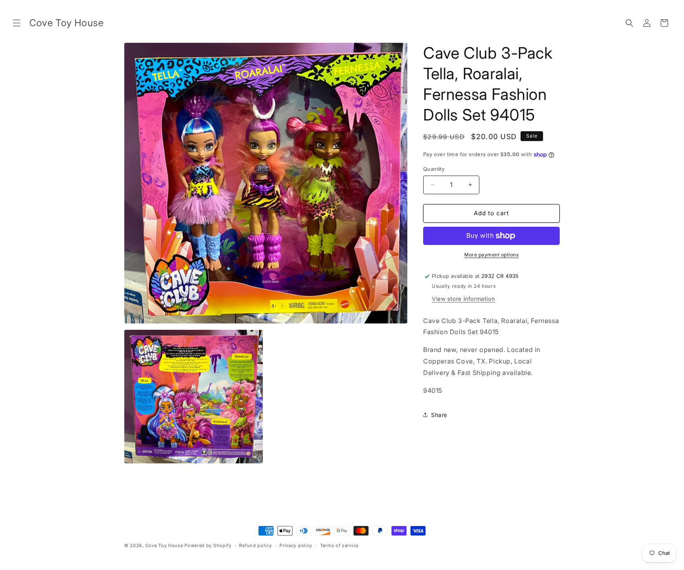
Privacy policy (295, 545)
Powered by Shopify (208, 545)
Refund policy (255, 545)
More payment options (491, 255)
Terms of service (339, 545)
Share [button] (439, 414)
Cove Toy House (164, 545)
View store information (463, 298)
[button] (16, 23)
